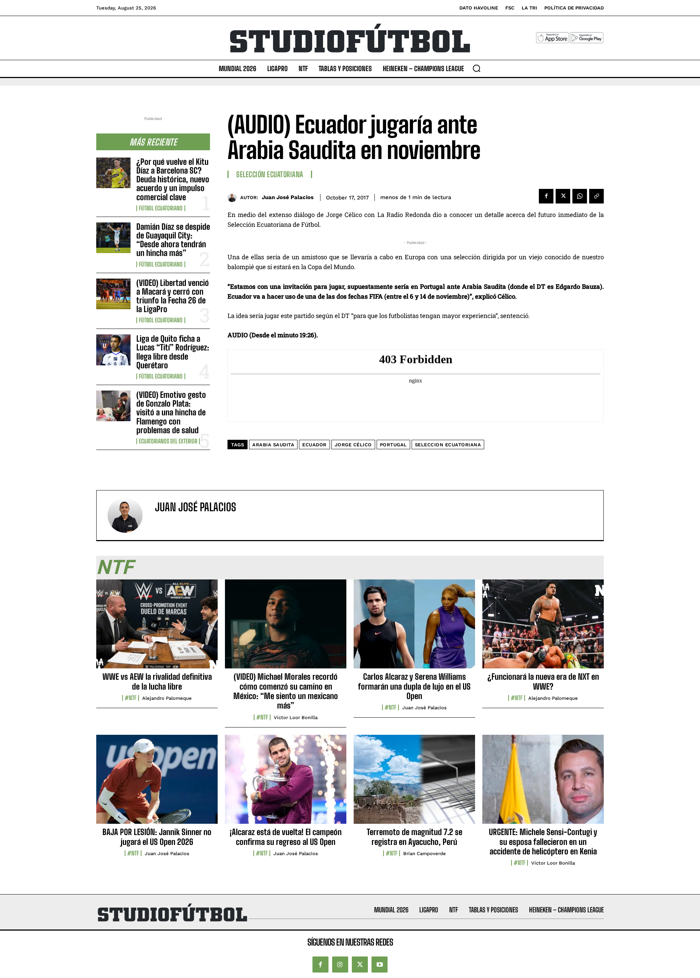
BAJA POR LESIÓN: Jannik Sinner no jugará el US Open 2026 (156, 836)
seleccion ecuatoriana (448, 444)
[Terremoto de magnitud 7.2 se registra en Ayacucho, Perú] (414, 783)
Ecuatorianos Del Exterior (168, 441)
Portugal (393, 444)
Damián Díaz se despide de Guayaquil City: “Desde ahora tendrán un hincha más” (173, 240)
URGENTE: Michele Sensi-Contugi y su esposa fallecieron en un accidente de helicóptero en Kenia (543, 841)
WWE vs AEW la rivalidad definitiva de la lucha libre (157, 681)
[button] (476, 68)
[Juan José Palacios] (234, 197)
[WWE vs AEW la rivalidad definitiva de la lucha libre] (157, 627)
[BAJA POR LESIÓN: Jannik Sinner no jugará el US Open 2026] (157, 783)
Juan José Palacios (288, 197)
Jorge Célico (353, 444)
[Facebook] (546, 196)
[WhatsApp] (579, 196)
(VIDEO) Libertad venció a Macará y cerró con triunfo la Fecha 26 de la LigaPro (172, 296)
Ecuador (314, 444)
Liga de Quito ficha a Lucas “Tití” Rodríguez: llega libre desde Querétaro (172, 352)
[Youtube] (380, 964)
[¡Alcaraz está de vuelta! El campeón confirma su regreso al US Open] (285, 783)
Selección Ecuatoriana (269, 174)
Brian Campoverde (424, 853)
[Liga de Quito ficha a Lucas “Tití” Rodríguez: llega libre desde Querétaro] (113, 349)
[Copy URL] (596, 196)
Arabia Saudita (273, 444)
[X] (563, 196)
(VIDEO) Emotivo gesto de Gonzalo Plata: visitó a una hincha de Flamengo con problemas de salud (171, 412)
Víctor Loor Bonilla (296, 717)
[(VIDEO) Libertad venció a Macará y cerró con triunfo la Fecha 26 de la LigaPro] (113, 294)
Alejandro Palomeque (167, 698)
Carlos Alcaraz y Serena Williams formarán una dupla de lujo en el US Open (414, 686)
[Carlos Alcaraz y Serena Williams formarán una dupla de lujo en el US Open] (414, 627)
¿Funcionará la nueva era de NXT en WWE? (543, 681)
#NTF (130, 698)
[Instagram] (340, 964)
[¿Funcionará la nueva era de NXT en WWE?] (543, 627)
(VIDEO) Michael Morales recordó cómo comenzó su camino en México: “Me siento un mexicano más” (285, 691)
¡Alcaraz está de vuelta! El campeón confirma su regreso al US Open (286, 836)
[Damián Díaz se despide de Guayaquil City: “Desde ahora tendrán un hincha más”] (113, 237)
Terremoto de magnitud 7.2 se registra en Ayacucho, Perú (414, 836)
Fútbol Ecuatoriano (161, 208)
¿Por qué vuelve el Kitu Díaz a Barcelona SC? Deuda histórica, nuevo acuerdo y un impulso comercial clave (172, 179)
